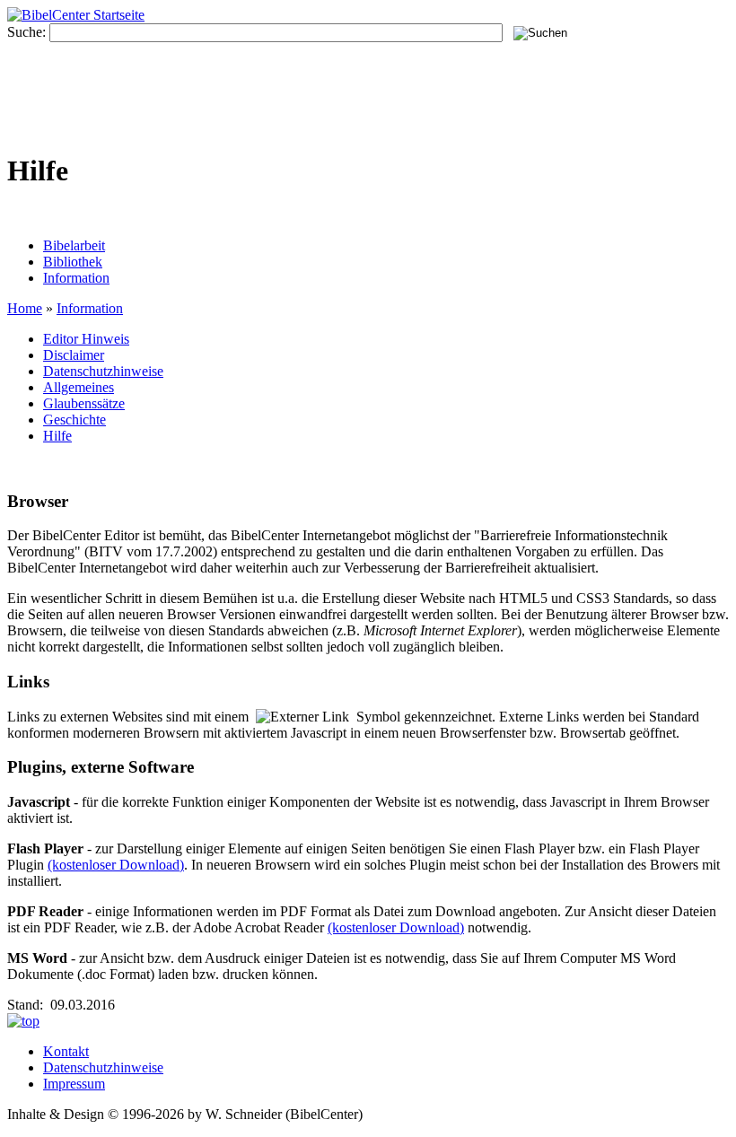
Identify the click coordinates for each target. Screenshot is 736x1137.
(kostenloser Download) (116, 864)
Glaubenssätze (84, 403)
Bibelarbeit (74, 245)
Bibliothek (72, 261)
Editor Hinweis (86, 338)
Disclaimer (73, 355)
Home (24, 308)
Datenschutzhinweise (103, 371)
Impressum (74, 1083)
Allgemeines (78, 387)
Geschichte (74, 419)
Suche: (26, 31)
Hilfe (57, 435)
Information (76, 277)
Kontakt (66, 1051)
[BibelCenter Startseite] (76, 14)
